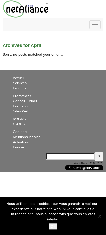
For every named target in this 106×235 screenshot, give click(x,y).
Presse (18, 147)
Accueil (18, 78)
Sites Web (21, 111)
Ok (53, 226)
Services (20, 83)
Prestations (22, 96)
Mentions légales (26, 137)
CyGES (19, 124)
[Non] (99, 216)
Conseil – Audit (25, 101)
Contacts (20, 132)
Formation (21, 106)
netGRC (19, 119)
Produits (19, 88)
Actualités (21, 142)
